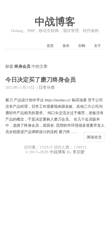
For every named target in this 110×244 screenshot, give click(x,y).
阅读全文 (94, 136)
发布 (65, 45)
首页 (50, 45)
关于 (97, 45)
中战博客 (55, 21)
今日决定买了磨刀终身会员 (40, 79)
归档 (81, 45)
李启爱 (79, 151)
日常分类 (47, 87)
